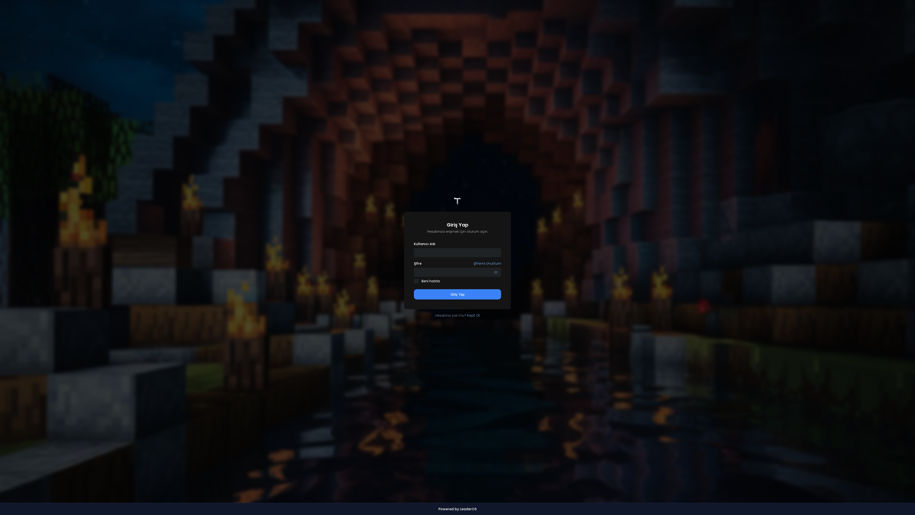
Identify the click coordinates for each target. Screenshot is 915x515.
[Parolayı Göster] (495, 272)
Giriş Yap (458, 294)
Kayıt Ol (473, 315)
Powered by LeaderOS (457, 509)
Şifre (457, 263)
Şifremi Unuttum (487, 263)
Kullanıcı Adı (424, 244)
